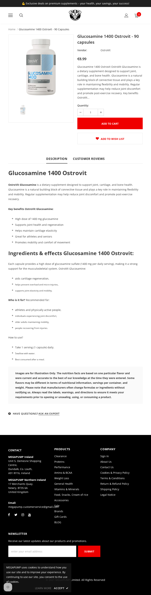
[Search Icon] (21, 15)
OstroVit (105, 50)
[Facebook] (9, 517)
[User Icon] (126, 15)
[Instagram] (22, 517)
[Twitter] (16, 517)
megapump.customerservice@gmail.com (33, 507)
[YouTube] (29, 517)
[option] (41, 67)
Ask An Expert (48, 413)
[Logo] (75, 15)
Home (11, 29)
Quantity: (83, 105)
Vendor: (82, 50)
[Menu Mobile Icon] (10, 15)
